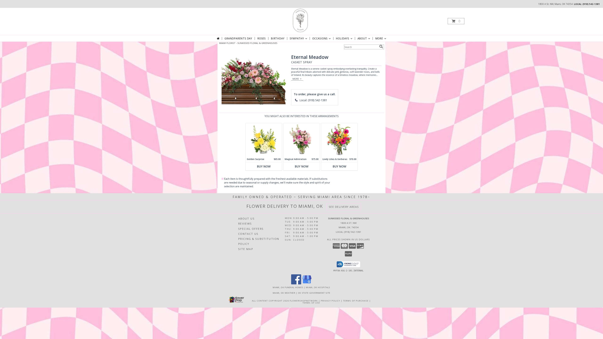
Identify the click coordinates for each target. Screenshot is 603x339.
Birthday (277, 38)
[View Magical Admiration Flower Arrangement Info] (301, 139)
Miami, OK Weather (284, 292)
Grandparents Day (238, 38)
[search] (381, 46)
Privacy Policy (330, 300)
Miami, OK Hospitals (318, 287)
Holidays (342, 38)
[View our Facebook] (296, 283)
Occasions (320, 38)
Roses (261, 38)
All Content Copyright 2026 (270, 300)
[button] (456, 21)
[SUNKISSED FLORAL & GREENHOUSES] (301, 20)
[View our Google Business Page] (307, 283)
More (379, 38)
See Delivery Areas (344, 207)
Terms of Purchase (356, 300)
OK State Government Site (314, 292)
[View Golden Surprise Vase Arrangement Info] (264, 139)
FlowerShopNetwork (304, 300)
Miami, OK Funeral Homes (288, 287)
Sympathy (297, 38)
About (362, 38)
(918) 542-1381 (591, 3)
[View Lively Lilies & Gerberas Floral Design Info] (339, 139)
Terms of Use (311, 302)
